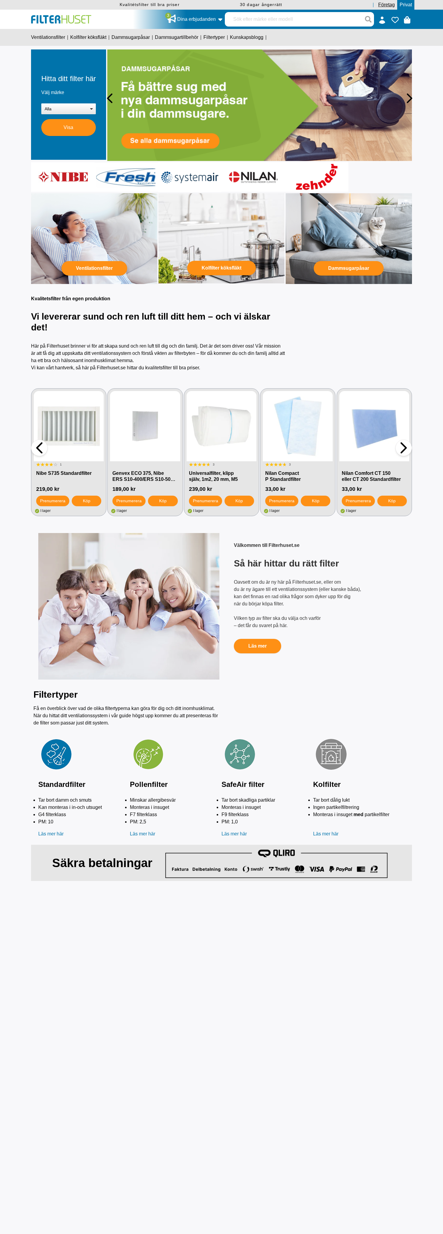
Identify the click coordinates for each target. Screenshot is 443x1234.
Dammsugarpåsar (348, 268)
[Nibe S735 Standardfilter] (68, 426)
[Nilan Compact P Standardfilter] (297, 426)
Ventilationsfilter (94, 268)
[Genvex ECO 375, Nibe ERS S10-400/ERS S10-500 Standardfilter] (145, 426)
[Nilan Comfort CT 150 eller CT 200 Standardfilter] (374, 426)
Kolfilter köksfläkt (221, 267)
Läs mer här (51, 833)
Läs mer (257, 646)
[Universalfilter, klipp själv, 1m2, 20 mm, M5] (221, 426)
